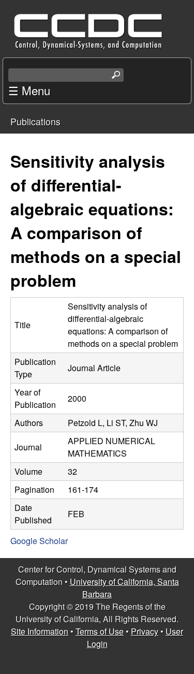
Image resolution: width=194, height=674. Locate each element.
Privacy (144, 631)
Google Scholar (39, 541)
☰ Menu (29, 90)
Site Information (39, 631)
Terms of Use (100, 631)
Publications (35, 121)
